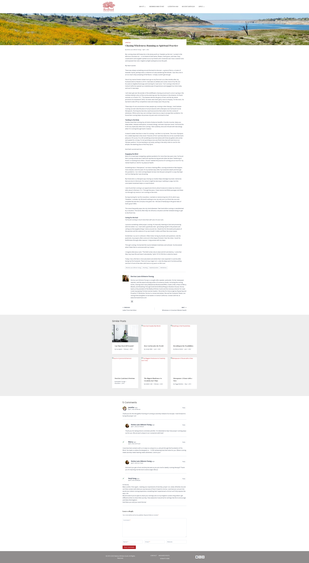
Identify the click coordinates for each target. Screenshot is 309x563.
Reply (183, 407)
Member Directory (156, 7)
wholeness (163, 267)
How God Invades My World (153, 346)
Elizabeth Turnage (120, 381)
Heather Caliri (149, 384)
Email (147, 542)
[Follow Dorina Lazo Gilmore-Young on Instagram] (132, 301)
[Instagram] (203, 557)
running (145, 267)
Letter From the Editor (130, 309)
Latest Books (173, 7)
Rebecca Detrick (179, 349)
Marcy (130, 442)
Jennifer (131, 407)
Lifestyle (128, 42)
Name (125, 542)
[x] (196, 557)
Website (169, 542)
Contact (153, 555)
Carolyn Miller (149, 349)
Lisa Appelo (119, 349)
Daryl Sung (132, 478)
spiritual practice (154, 267)
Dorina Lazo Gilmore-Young (134, 49)
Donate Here (165, 558)
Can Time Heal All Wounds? (124, 346)
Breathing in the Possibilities (183, 346)
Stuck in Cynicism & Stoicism (125, 378)
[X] (200, 557)
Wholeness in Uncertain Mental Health (174, 309)
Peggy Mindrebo (179, 384)
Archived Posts (164, 555)
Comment (127, 520)
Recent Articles (188, 7)
